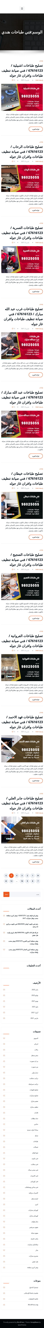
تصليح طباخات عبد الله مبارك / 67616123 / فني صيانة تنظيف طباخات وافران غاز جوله (22, 397)
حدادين (36, 1124)
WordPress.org (33, 1305)
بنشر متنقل (34, 1055)
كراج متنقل (34, 1199)
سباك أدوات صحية (32, 1130)
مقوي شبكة (34, 1233)
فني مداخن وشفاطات (31, 1187)
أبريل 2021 (34, 1012)
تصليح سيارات (34, 1096)
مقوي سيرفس (33, 1227)
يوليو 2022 (35, 995)
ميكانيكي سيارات (33, 1244)
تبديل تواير (35, 1073)
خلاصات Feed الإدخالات (31, 1293)
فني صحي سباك (33, 1170)
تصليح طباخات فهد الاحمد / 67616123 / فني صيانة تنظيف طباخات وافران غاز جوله (22, 722)
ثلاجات (36, 1113)
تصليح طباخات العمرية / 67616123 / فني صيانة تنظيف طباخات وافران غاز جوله (22, 232)
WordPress (20, 1322)
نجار (37, 1250)
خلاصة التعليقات (33, 1299)
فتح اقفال (35, 1153)
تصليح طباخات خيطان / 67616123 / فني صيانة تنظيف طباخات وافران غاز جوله (22, 478)
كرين (36, 1204)
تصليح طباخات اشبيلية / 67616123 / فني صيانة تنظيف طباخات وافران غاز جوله (22, 70)
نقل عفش (35, 1262)
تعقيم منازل (34, 1101)
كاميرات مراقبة (33, 1193)
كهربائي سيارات (33, 1210)
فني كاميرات (34, 1176)
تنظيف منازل (34, 1107)
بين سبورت (34, 1067)
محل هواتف (34, 1222)
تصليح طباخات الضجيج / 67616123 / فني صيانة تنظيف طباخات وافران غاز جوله (22, 559)
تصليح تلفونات (34, 1090)
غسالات (35, 1147)
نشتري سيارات (33, 1256)
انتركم (36, 1044)
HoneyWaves (34, 1322)
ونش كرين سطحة (32, 1267)
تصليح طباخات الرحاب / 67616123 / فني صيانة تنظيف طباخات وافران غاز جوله (22, 151)
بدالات (36, 1050)
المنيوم (36, 1038)
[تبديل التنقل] (22, 8)
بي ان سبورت (34, 1061)
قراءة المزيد (35, 129)
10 (22, 881)
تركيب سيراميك (33, 1084)
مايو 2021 (35, 1007)
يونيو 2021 (35, 1001)
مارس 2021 (34, 1018)
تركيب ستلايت (33, 1078)
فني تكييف (35, 1158)
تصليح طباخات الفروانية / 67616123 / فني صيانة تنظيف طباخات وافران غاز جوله (22, 640)
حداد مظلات (34, 1118)
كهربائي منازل (33, 1216)
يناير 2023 (35, 990)
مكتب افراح (34, 1239)
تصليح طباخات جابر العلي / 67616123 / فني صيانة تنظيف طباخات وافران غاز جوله (22, 803)
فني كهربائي (34, 1181)
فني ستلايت (34, 1164)
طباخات (41, 61)
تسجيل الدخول (33, 1287)
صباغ (36, 1136)
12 (11, 881)
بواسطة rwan (39, 80)
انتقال (6, 894)
